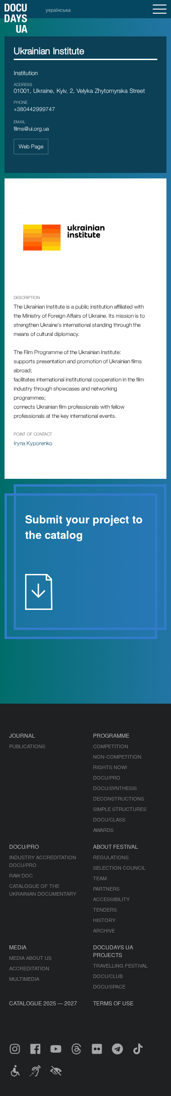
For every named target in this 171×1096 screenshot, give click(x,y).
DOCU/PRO (106, 777)
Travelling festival (120, 965)
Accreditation (29, 968)
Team (100, 878)
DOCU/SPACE (109, 986)
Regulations (111, 857)
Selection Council (119, 867)
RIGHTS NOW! (110, 767)
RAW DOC (21, 875)
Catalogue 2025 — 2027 (43, 1003)
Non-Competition (117, 756)
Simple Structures (119, 808)
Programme (111, 735)
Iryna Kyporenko (33, 443)
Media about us (30, 957)
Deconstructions (118, 798)
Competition (110, 746)
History (104, 919)
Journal (22, 735)
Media (17, 947)
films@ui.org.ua (31, 128)
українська (58, 9)
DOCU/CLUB (108, 975)
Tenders (105, 909)
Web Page (31, 146)
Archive (104, 930)
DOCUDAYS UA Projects (113, 951)
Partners (106, 888)
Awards (103, 829)
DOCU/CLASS (109, 819)
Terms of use (113, 1003)
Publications (27, 746)
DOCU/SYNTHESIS (115, 788)
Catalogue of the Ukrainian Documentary (42, 889)
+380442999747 (34, 109)
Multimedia (24, 978)
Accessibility (111, 899)
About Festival (115, 846)
